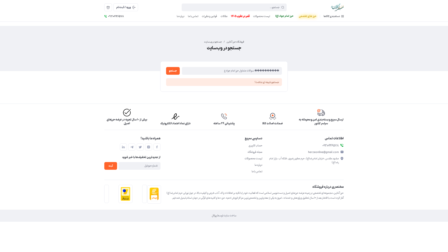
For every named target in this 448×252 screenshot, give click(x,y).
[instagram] (148, 147)
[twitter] (140, 147)
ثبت (110, 166)
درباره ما (258, 165)
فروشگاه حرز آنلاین (235, 42)
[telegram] (131, 147)
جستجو (173, 71)
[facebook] (156, 147)
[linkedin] (123, 147)
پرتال (214, 215)
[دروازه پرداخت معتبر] (124, 194)
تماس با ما (257, 171)
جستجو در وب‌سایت (213, 42)
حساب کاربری (255, 145)
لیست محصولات (253, 158)
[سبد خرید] (108, 7)
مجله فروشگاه (255, 152)
